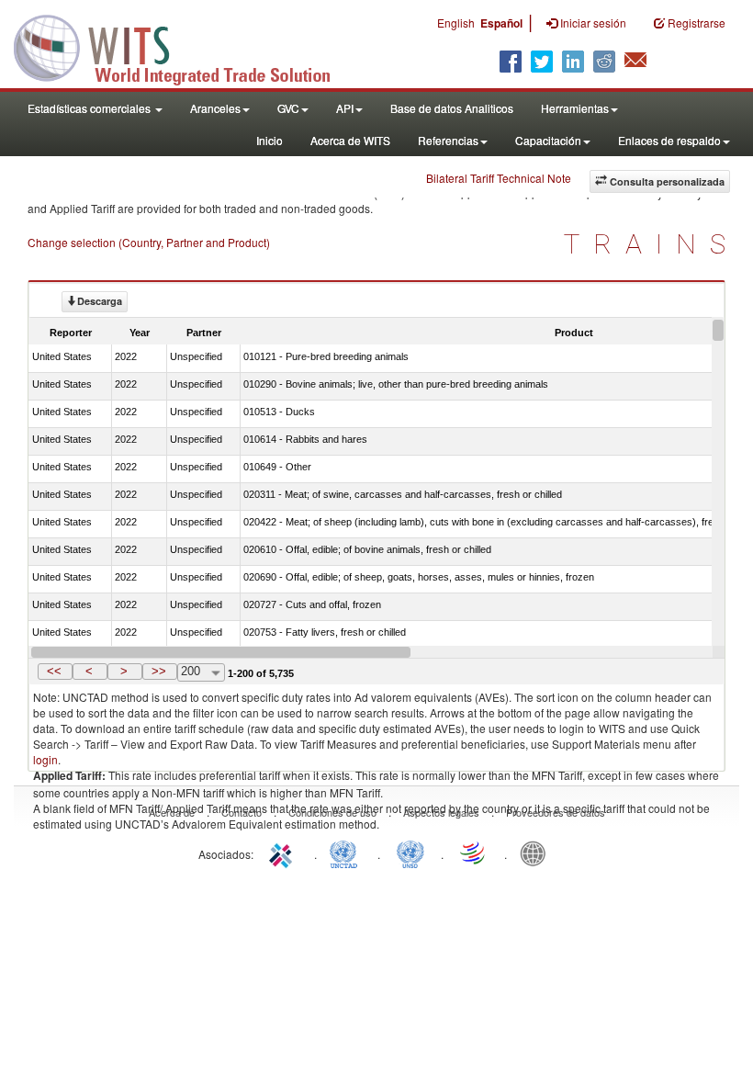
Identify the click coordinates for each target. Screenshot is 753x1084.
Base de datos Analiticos (451, 108)
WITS (183, 46)
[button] (55, 671)
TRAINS (651, 244)
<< (54, 671)
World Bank (537, 852)
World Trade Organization (473, 852)
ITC (283, 852)
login (45, 759)
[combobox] (201, 672)
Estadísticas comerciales (90, 108)
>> (159, 671)
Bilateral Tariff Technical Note (498, 178)
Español (501, 23)
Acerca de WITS (350, 140)
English (456, 22)
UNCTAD (347, 852)
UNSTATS (410, 852)
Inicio (269, 140)
